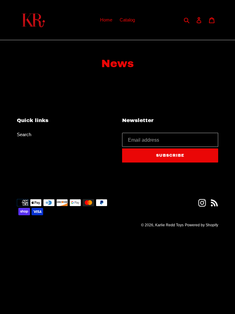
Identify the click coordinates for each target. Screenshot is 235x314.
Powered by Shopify (201, 225)
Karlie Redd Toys (169, 225)
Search (24, 134)
